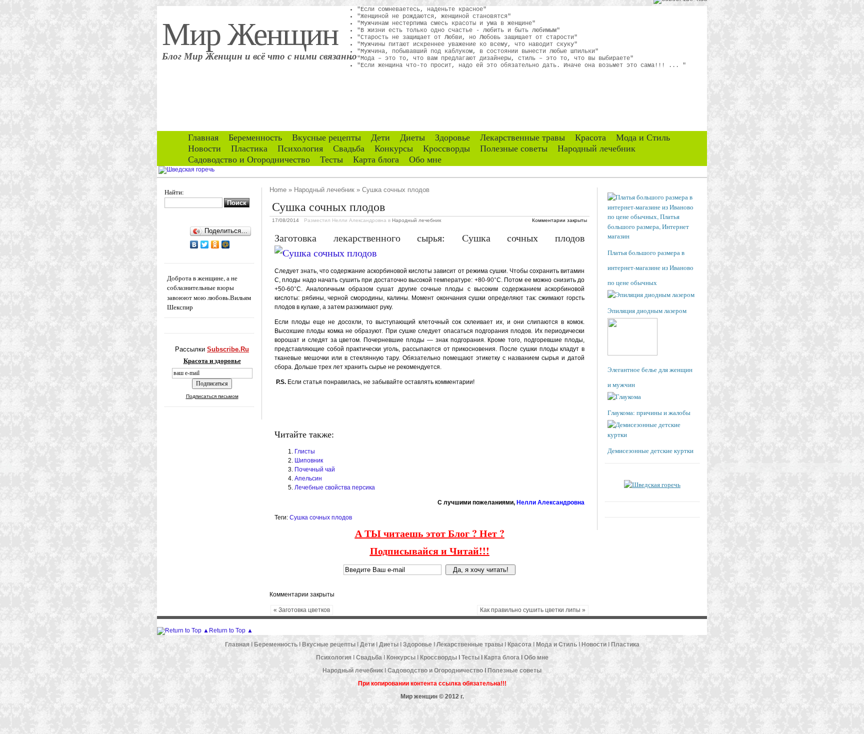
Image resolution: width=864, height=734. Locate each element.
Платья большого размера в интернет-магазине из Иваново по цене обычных (651, 267)
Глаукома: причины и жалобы (649, 412)
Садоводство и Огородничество (249, 159)
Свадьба (348, 149)
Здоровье (452, 137)
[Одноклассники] (215, 244)
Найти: (174, 192)
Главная (203, 137)
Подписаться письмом (212, 396)
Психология (300, 149)
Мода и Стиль (643, 137)
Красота (590, 137)
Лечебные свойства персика (334, 487)
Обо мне (425, 159)
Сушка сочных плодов (321, 517)
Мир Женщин (250, 32)
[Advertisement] (391, 407)
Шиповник (308, 460)
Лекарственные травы (522, 137)
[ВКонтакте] (194, 244)
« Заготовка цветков (302, 610)
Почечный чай (314, 469)
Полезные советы (514, 149)
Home (278, 190)
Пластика (249, 149)
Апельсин (308, 478)
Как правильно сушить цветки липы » (533, 610)
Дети (380, 137)
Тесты (331, 159)
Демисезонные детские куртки (651, 450)
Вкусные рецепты (326, 137)
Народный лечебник (597, 149)
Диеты (412, 137)
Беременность (255, 137)
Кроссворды (446, 149)
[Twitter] (205, 244)
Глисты (304, 451)
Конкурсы (393, 149)
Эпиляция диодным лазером (647, 310)
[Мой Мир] (225, 244)
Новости (204, 149)
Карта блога (376, 159)
